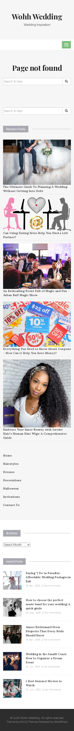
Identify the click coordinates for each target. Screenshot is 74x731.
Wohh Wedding (37, 16)
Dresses (8, 472)
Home (7, 455)
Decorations (12, 480)
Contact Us (11, 505)
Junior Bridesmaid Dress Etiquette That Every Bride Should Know (45, 631)
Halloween (11, 488)
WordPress (60, 721)
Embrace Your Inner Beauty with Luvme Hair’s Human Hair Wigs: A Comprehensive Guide (35, 434)
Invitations (11, 497)
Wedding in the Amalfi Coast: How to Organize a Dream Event (46, 658)
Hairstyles (10, 464)
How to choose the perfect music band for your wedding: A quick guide (48, 604)
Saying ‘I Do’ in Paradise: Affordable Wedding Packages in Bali (48, 577)
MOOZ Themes (29, 721)
